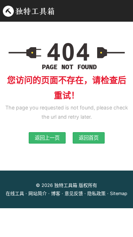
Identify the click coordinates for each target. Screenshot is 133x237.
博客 (55, 193)
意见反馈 (74, 193)
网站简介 (37, 193)
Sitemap (118, 193)
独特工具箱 (65, 185)
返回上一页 (47, 138)
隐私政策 (96, 193)
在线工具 (15, 193)
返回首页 (89, 138)
